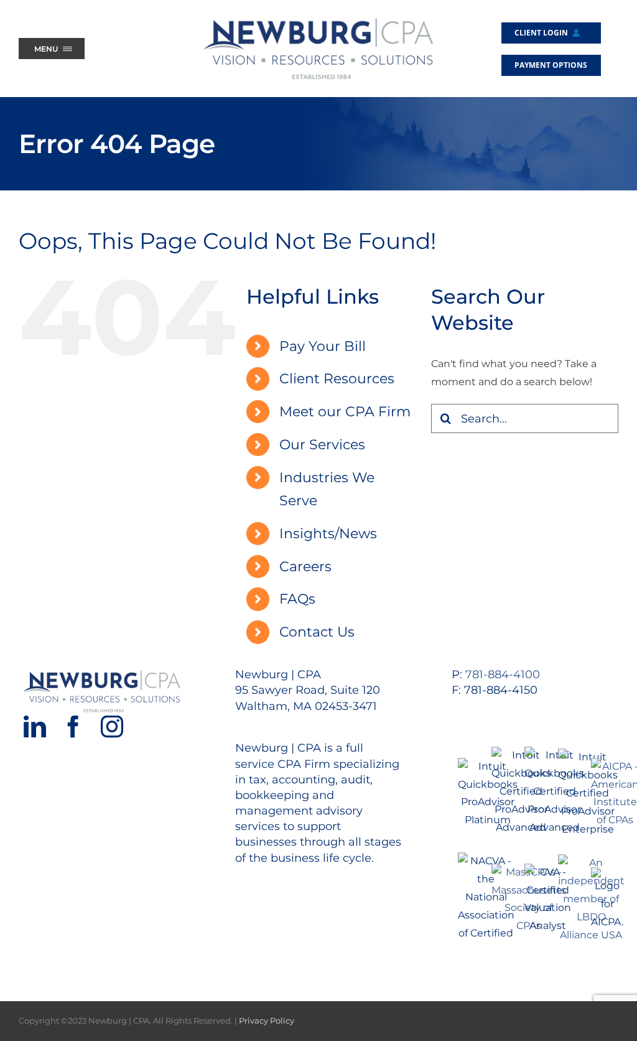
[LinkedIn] (35, 727)
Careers (305, 566)
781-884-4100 (502, 674)
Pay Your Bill (322, 346)
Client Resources (336, 378)
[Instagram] (112, 727)
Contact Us (317, 631)
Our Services (322, 444)
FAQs (297, 599)
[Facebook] (73, 727)
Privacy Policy (266, 1020)
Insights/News (328, 533)
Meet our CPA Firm (345, 411)
